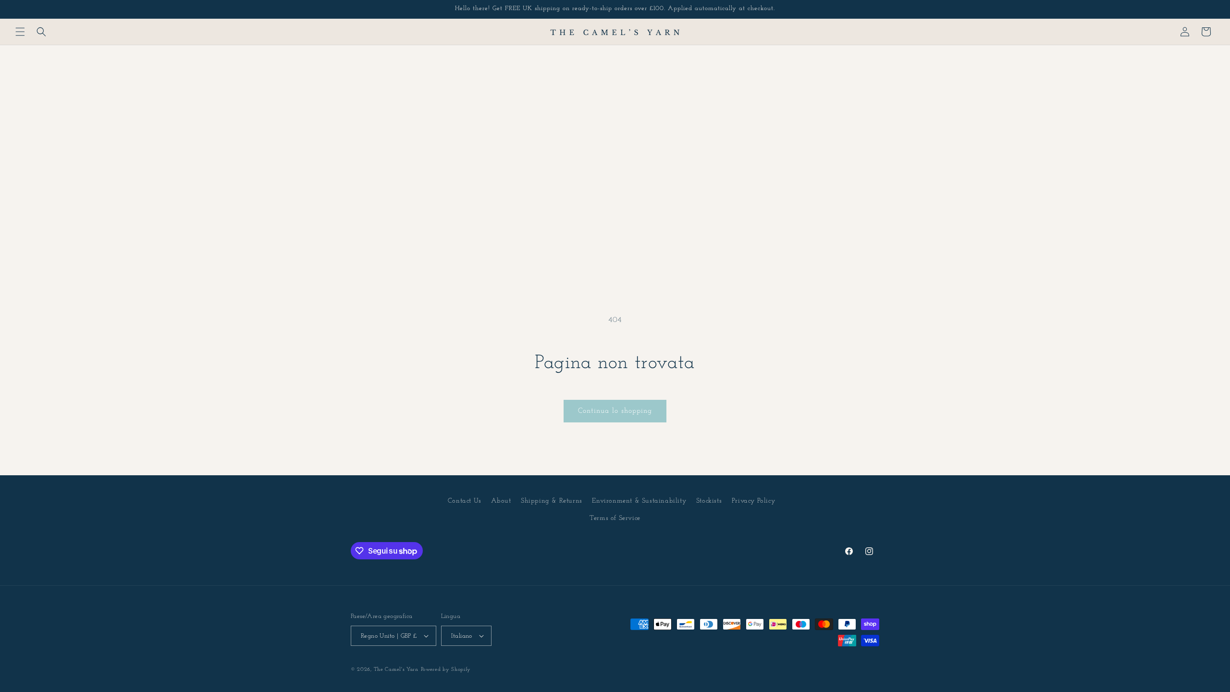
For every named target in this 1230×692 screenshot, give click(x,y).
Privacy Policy (753, 501)
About (501, 501)
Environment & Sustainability (639, 501)
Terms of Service (615, 518)
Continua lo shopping (615, 411)
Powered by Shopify (446, 669)
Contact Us (464, 501)
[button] (20, 31)
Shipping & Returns (551, 501)
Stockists (709, 501)
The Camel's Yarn (396, 669)
